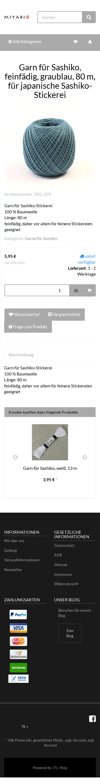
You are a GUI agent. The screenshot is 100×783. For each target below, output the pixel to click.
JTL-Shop (59, 767)
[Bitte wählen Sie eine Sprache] (25, 726)
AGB (58, 555)
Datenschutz (64, 545)
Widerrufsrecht (66, 584)
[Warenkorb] (75, 41)
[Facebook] (92, 718)
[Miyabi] (16, 17)
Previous (15, 457)
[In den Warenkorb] (89, 290)
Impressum (63, 574)
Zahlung (10, 550)
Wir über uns (14, 541)
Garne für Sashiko (41, 238)
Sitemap (60, 564)
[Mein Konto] (90, 41)
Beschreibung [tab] (21, 354)
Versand (79, 740)
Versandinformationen (21, 560)
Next (84, 457)
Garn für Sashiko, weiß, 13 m (50, 468)
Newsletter (13, 569)
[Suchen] (89, 17)
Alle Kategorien (26, 41)
